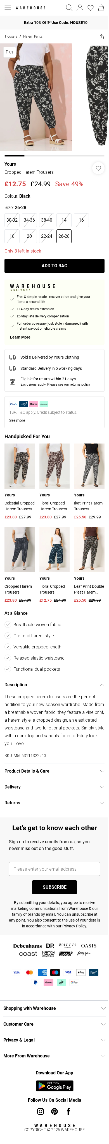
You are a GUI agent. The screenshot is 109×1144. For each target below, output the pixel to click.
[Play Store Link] (55, 1085)
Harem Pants (32, 36)
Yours (10, 164)
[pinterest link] (54, 1111)
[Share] (102, 36)
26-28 (64, 236)
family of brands (26, 914)
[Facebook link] (68, 1111)
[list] (54, 99)
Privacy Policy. (74, 926)
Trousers (10, 36)
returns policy (80, 384)
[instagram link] (40, 1111)
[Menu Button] (7, 7)
